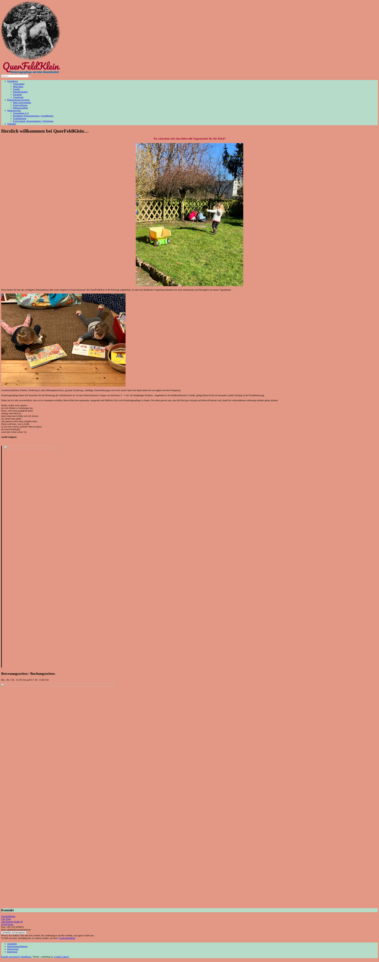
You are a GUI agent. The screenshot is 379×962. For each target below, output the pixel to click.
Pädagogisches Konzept (18, 100)
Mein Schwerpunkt (22, 102)
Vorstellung (12, 81)
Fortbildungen (19, 118)
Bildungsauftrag (20, 108)
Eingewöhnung (20, 105)
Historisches (13, 949)
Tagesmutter (18, 84)
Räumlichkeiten (20, 92)
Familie (16, 89)
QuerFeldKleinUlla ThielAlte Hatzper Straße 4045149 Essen (12, 920)
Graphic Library (61, 956)
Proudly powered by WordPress (16, 956)
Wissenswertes (14, 110)
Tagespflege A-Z (21, 113)
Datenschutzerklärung (17, 946)
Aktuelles (11, 124)
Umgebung (18, 97)
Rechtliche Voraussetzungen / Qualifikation (33, 116)
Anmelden (12, 943)
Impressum (12, 951)
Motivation (18, 86)
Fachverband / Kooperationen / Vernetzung (33, 121)
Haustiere (17, 94)
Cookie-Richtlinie (67, 938)
